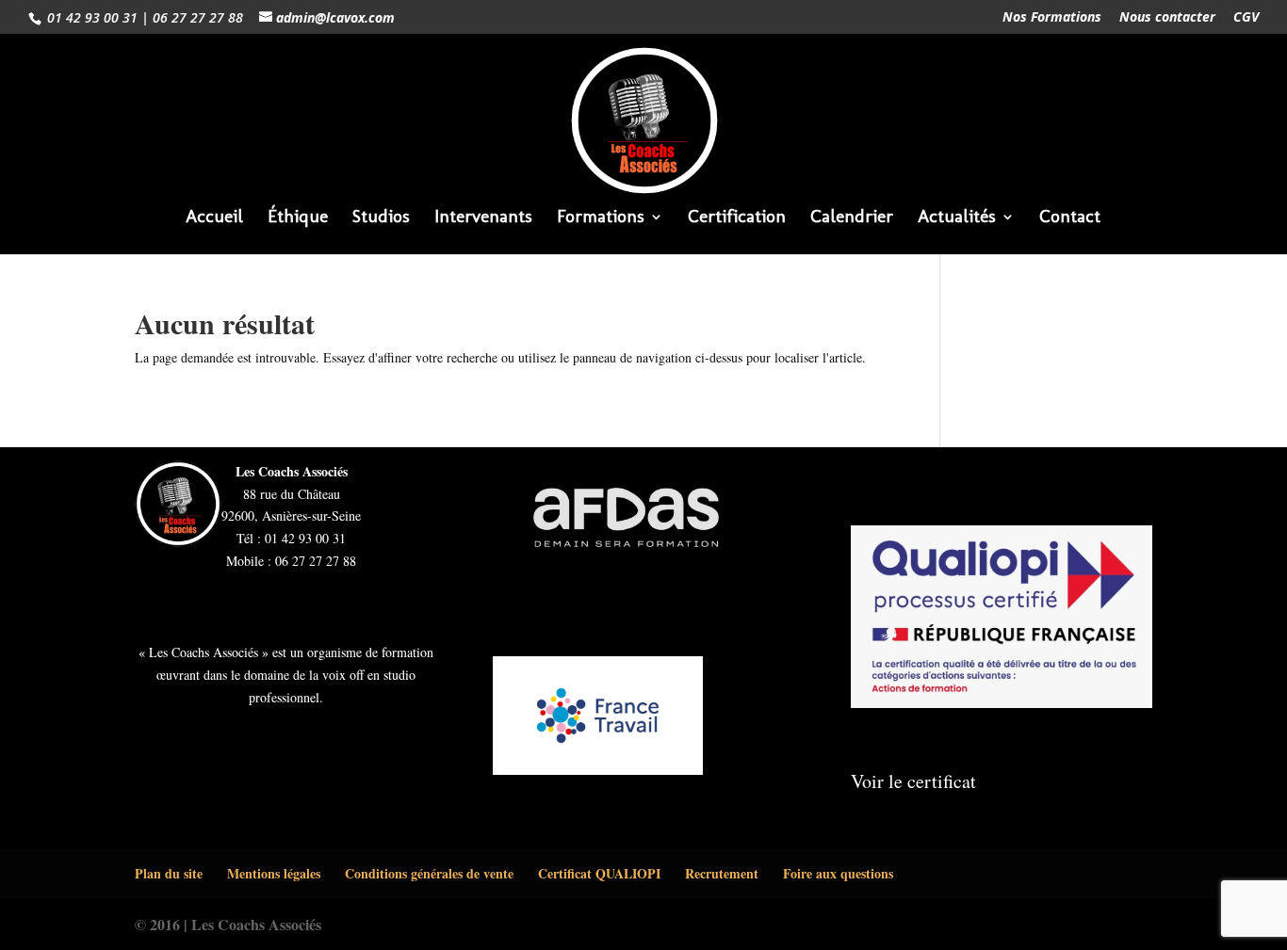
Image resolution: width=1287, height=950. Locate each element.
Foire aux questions (838, 873)
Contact (1069, 218)
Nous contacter (1167, 17)
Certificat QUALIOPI (599, 873)
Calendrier (851, 218)
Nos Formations (1051, 17)
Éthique (298, 218)
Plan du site (169, 873)
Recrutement (721, 873)
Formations (600, 218)
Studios (381, 218)
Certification (737, 218)
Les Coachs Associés (256, 924)
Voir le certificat (913, 781)
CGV (1246, 17)
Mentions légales (273, 873)
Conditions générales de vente (429, 873)
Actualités (957, 218)
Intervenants (483, 218)
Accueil (214, 218)
